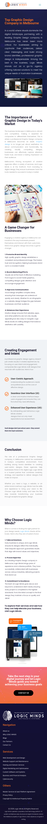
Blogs (5, 738)
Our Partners (7, 741)
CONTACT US (23, 693)
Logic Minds (24, 531)
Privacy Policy (8, 795)
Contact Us (7, 745)
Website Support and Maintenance (15, 761)
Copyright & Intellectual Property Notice (17, 799)
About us (6, 731)
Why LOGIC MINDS (9, 734)
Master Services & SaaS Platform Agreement (19, 792)
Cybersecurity (8, 779)
